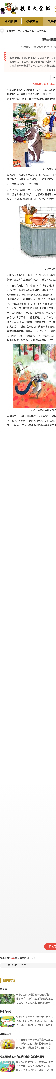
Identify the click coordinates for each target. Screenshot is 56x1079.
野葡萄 (3, 989)
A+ (53, 77)
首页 (20, 31)
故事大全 (32, 21)
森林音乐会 (5, 1034)
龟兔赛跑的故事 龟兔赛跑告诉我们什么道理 (22, 1056)
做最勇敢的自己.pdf (25, 958)
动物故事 (41, 31)
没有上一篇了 (19, 965)
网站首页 (10, 21)
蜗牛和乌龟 (5, 1011)
